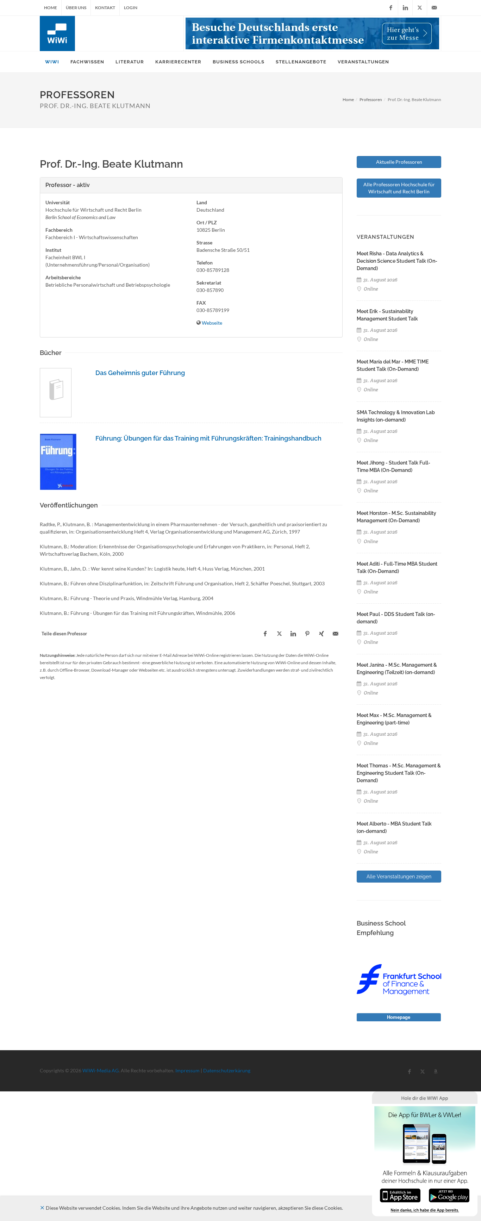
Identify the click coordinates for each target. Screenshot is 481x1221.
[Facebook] (391, 7)
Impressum (187, 1070)
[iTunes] (400, 1195)
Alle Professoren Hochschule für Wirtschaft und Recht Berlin (399, 187)
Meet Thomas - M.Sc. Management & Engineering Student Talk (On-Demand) (399, 773)
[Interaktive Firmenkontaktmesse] (312, 33)
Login (130, 7)
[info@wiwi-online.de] (434, 7)
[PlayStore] (449, 1195)
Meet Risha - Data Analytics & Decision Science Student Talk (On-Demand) (397, 261)
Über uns (76, 7)
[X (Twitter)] (420, 7)
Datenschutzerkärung (226, 1070)
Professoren (371, 99)
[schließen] (42, 1208)
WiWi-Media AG (100, 1070)
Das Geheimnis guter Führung (140, 372)
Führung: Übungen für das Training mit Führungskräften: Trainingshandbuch (208, 438)
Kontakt (105, 7)
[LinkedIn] (405, 7)
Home (50, 7)
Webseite (212, 323)
